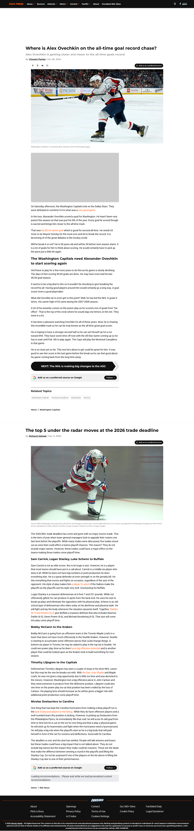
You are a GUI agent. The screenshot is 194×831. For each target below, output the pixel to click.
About (96, 4)
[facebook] (180, 4)
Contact (95, 806)
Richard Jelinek (37, 436)
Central (73, 4)
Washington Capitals (40, 398)
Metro (62, 4)
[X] (175, 4)
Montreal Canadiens (60, 398)
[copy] (47, 65)
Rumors (41, 4)
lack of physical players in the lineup (54, 711)
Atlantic (51, 4)
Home (34, 410)
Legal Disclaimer (155, 811)
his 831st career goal (52, 230)
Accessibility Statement (42, 816)
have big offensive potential (86, 648)
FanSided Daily (154, 806)
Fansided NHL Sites (111, 4)
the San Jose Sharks (93, 672)
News (29, 4)
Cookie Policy (127, 811)
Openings (71, 806)
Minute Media (16, 823)
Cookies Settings (100, 816)
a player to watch (81, 584)
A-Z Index (71, 816)
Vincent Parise (37, 59)
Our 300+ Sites (127, 806)
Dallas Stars (76, 398)
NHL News (44, 788)
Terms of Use (98, 811)
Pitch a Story (37, 811)
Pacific (85, 4)
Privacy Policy (73, 811)
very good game (86, 210)
